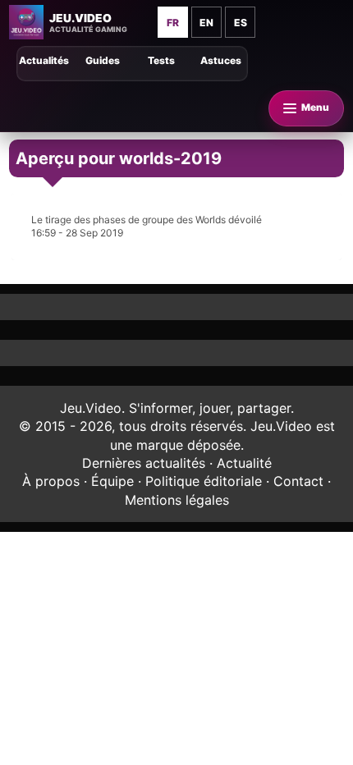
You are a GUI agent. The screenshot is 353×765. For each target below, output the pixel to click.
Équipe (112, 481)
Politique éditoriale (203, 481)
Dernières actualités (143, 463)
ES (240, 22)
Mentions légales (177, 500)
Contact (298, 481)
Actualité (244, 463)
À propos (51, 481)
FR (173, 22)
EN (206, 22)
